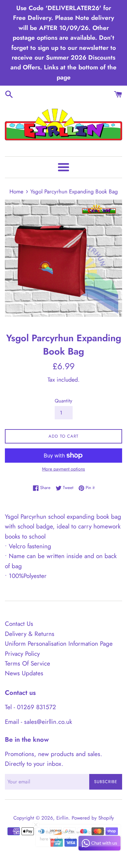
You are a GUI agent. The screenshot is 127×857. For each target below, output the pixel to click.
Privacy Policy (22, 653)
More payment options (63, 469)
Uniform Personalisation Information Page (59, 643)
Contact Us (19, 623)
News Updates (24, 673)
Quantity (63, 400)
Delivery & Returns (29, 633)
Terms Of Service (27, 663)
